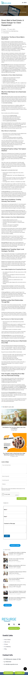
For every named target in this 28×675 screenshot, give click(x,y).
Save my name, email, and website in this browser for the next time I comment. (13, 489)
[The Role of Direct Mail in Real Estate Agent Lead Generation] (5, 560)
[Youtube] (19, 624)
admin (4, 29)
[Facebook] (9, 624)
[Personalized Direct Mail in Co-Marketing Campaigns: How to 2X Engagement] (5, 553)
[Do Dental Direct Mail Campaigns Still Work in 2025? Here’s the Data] (5, 573)
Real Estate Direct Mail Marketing (10, 31)
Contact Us (19, 672)
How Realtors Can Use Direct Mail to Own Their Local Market (14, 428)
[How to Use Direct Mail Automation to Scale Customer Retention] (5, 579)
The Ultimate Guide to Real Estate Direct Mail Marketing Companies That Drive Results (14, 454)
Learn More (8, 605)
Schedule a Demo (15, 545)
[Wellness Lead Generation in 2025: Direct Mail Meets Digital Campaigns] (5, 566)
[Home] (1, 12)
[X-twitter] (14, 624)
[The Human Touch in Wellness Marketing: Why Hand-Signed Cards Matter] (5, 599)
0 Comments (6, 32)
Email (5, 516)
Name (5, 509)
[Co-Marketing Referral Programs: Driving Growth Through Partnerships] (5, 586)
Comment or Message (9, 523)
